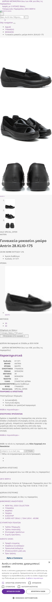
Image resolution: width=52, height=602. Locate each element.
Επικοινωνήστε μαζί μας (15, 551)
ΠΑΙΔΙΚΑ (8, 513)
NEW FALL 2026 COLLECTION (17, 505)
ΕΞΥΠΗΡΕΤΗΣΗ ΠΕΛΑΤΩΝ (10, 522)
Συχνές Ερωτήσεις (12, 534)
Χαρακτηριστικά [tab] (11, 355)
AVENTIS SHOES (6, 539)
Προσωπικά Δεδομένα (14, 548)
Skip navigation (6, 22)
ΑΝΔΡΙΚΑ (8, 510)
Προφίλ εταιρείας (12, 543)
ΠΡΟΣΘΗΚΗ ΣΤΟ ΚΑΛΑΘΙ (13, 336)
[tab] (11, 391)
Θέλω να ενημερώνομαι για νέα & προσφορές (21, 454)
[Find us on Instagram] (6, 461)
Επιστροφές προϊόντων (14, 532)
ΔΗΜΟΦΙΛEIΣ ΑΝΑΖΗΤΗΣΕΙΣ (11, 501)
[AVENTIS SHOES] (26, 11)
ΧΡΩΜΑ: (3, 263)
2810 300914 (5, 479)
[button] (26, 598)
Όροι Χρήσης (10, 553)
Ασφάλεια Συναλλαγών (14, 546)
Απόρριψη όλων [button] (38, 591)
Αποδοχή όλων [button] (13, 591)
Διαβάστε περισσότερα (34, 578)
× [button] (49, 562)
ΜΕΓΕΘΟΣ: (4, 319)
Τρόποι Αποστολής (13, 529)
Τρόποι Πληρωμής (12, 527)
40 (6, 326)
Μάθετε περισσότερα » (9, 409)
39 (6, 323)
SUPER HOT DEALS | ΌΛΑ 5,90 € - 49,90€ (21, 518)
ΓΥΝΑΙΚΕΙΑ (9, 508)
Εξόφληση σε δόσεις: (9, 330)
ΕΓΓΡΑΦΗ (29, 451)
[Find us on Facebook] (6, 458)
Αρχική (8, 27)
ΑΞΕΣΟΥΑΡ (9, 516)
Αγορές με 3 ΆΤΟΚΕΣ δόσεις (13, 6)
